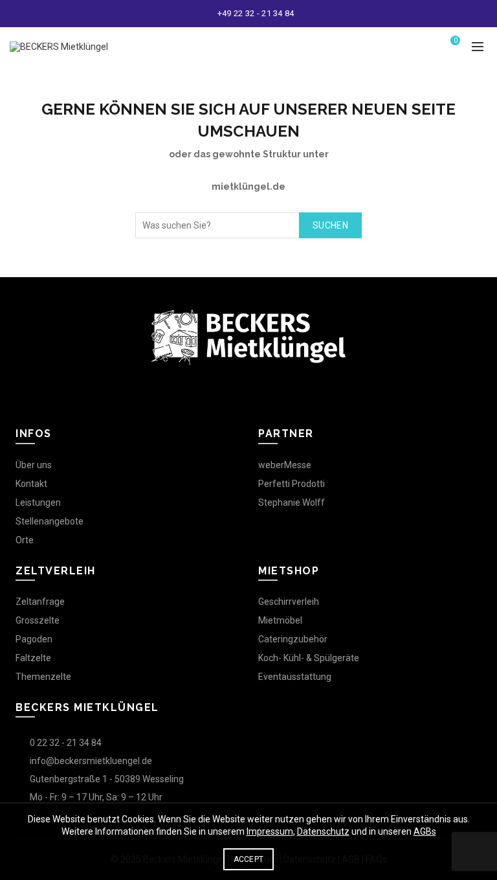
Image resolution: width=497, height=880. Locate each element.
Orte (25, 540)
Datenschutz (323, 831)
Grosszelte (38, 620)
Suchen (330, 225)
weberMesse (284, 465)
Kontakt (31, 484)
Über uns (34, 465)
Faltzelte (33, 658)
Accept (249, 859)
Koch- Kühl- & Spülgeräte (308, 658)
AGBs (425, 831)
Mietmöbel (280, 620)
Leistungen (38, 502)
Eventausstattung (294, 676)
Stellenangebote (49, 521)
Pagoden (34, 639)
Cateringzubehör (292, 639)
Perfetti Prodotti (291, 484)
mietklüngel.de (248, 186)
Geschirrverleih (288, 601)
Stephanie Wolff (291, 502)
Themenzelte (43, 676)
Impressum (270, 831)
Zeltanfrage (40, 601)
